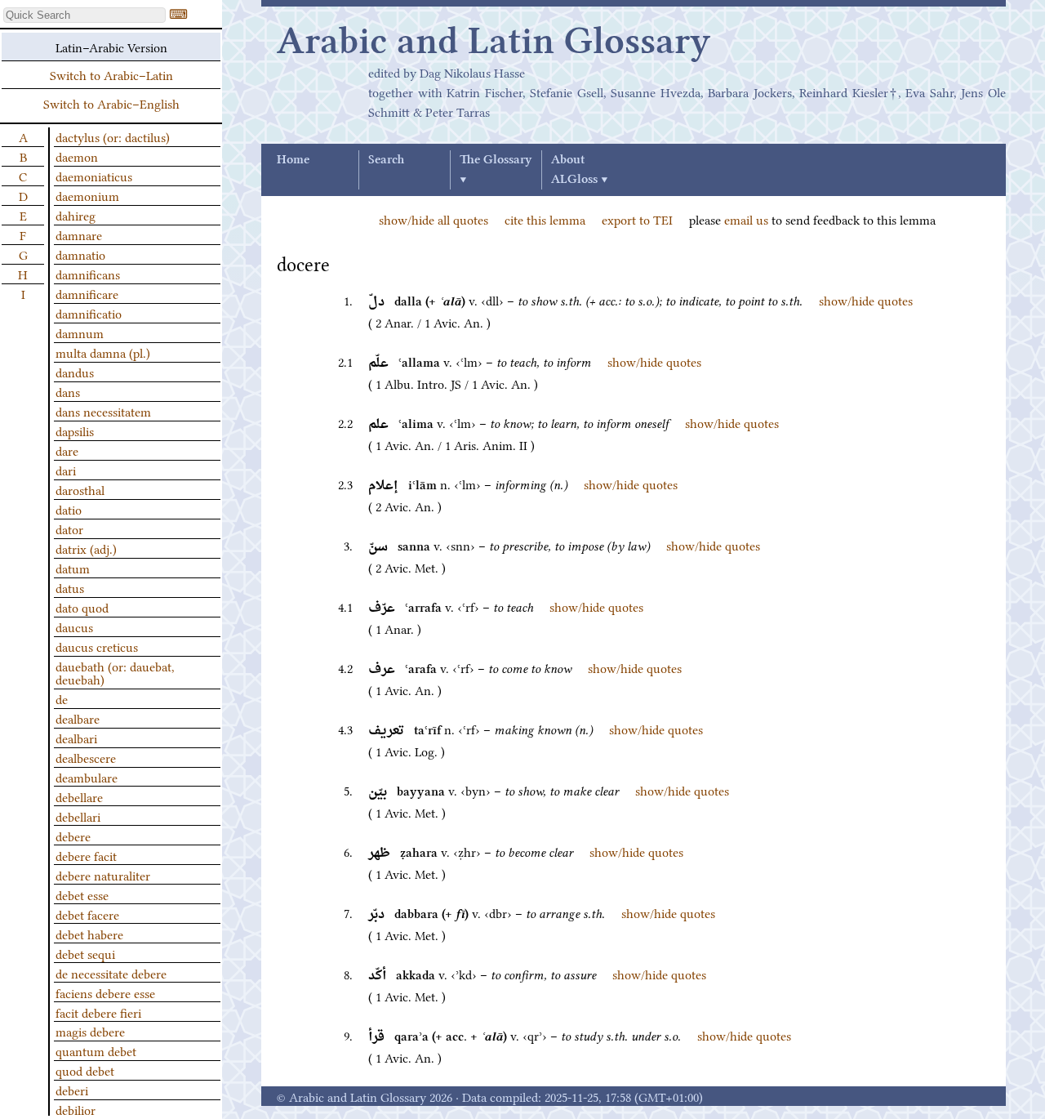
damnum (80, 332)
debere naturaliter (103, 875)
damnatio (80, 254)
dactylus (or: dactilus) (113, 136)
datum (73, 568)
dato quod (82, 607)
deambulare (87, 777)
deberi (72, 1090)
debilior (76, 1109)
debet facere (87, 914)
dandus (75, 372)
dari (66, 470)
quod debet (85, 1070)
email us (746, 219)
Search (386, 160)
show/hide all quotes (433, 219)
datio (69, 509)
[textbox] (84, 15)
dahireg (76, 215)
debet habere (89, 934)
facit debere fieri (98, 1012)
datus (70, 587)
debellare (79, 796)
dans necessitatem (103, 411)
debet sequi (85, 953)
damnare (79, 234)
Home (293, 160)
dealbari (76, 738)
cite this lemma (545, 219)
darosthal (80, 489)
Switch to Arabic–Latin (111, 74)
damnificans (88, 274)
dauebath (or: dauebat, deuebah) (115, 672)
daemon (77, 156)
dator (69, 528)
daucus (74, 626)
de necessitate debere (111, 973)
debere (73, 836)
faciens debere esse (105, 992)
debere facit (86, 855)
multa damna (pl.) (103, 352)
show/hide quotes (866, 300)
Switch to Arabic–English (111, 103)
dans (68, 391)
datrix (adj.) (86, 548)
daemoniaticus (94, 176)
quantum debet (96, 1050)
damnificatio (89, 313)
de (62, 698)
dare (67, 450)
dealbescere (86, 757)
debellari (78, 816)
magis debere (90, 1031)
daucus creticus (97, 646)
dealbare (78, 718)
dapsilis (75, 430)
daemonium (87, 195)
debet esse (82, 894)
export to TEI (637, 219)
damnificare (87, 293)
